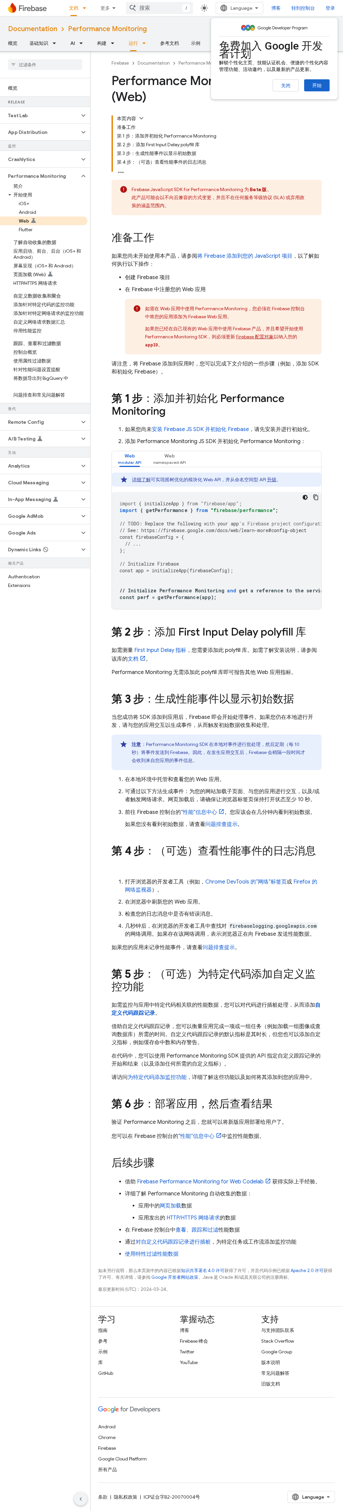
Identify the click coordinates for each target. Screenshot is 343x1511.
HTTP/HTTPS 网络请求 (193, 1217)
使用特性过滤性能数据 (152, 1254)
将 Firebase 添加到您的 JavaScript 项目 (244, 256)
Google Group (276, 1352)
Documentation (32, 29)
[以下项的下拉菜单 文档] (86, 8)
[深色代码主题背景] (305, 497)
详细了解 (141, 480)
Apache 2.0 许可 (307, 1270)
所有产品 (107, 1469)
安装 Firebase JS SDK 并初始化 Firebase (200, 429)
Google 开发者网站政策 (174, 1277)
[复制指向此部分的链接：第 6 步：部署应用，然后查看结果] (279, 1105)
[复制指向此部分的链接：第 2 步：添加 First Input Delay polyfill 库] (313, 633)
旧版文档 (270, 1384)
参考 (103, 1341)
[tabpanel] (216, 541)
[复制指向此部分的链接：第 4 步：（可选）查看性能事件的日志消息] (118, 864)
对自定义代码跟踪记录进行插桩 (173, 1242)
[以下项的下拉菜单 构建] (115, 43)
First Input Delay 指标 (160, 650)
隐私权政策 (125, 1497)
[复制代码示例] (316, 497)
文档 (73, 8)
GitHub (105, 1373)
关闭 (285, 86)
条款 (103, 1497)
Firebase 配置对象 (255, 337)
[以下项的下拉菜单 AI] (83, 43)
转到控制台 (303, 8)
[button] (39, 115)
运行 (133, 43)
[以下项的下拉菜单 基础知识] (56, 43)
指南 (103, 1330)
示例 (195, 43)
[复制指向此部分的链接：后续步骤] (161, 1164)
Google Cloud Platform (122, 1459)
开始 (317, 85)
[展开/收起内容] (141, 118)
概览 (12, 43)
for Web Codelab (200, 1181)
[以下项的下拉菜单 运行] (146, 43)
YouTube (189, 1362)
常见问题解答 (275, 1373)
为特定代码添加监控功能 (157, 1077)
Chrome (107, 1437)
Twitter (187, 1352)
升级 (271, 480)
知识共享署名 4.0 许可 (202, 1270)
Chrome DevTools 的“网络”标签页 (246, 881)
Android (107, 1427)
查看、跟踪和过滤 (197, 1230)
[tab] (129, 459)
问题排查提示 (221, 824)
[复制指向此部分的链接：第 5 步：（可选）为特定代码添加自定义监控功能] (150, 988)
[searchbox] (45, 64)
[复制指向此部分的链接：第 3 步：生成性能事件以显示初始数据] (300, 700)
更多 (105, 8)
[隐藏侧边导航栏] (80, 1499)
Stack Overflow (277, 1341)
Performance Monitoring (107, 29)
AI (72, 43)
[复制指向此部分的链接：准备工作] (161, 239)
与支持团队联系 (277, 1330)
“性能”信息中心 (199, 812)
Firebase (120, 63)
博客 (276, 8)
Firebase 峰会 (194, 1341)
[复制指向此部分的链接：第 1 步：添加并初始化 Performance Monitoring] (172, 412)
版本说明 (270, 1362)
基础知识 (38, 43)
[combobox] (159, 8)
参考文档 (169, 43)
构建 (102, 43)
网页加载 (170, 1205)
